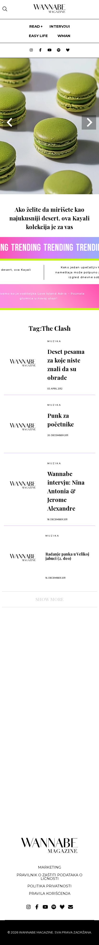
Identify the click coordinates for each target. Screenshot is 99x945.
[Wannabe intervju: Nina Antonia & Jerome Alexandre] (23, 485)
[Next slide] (89, 122)
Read (34, 26)
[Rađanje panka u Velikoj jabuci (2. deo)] (23, 557)
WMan (63, 35)
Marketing (49, 867)
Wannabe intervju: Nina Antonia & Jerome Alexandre (66, 491)
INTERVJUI (60, 26)
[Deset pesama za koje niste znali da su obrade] (23, 363)
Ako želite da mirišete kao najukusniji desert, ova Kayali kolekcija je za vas (49, 218)
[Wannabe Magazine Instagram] (31, 50)
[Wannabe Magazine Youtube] (49, 50)
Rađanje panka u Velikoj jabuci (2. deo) (67, 556)
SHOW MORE (49, 599)
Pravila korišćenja (49, 893)
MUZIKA (54, 341)
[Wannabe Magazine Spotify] (58, 50)
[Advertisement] (38, 653)
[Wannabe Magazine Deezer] (68, 50)
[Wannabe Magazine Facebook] (40, 50)
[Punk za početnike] (23, 427)
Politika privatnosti (49, 886)
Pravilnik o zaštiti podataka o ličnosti (49, 877)
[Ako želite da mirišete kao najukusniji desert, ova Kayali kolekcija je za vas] (49, 192)
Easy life (38, 35)
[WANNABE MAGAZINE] (49, 852)
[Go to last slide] (10, 122)
